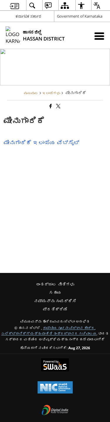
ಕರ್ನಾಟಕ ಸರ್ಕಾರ (28, 16)
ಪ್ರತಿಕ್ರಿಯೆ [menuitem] (55, 309)
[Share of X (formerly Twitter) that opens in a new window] (58, 106)
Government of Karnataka (79, 16)
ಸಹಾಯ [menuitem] (55, 292)
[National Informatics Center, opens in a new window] (55, 388)
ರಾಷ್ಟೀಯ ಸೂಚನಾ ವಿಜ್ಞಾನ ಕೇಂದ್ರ (69, 327)
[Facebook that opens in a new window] (50, 106)
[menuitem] (14, 5)
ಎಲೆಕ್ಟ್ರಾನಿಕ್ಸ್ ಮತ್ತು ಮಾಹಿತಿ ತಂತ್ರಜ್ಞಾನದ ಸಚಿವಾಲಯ (49, 333)
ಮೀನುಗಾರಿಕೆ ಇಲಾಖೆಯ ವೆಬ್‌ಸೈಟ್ (41, 142)
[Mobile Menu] (99, 36)
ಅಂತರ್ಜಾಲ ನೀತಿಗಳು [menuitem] (55, 284)
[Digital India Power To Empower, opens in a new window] (55, 410)
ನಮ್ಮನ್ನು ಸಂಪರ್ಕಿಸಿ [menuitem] (55, 301)
